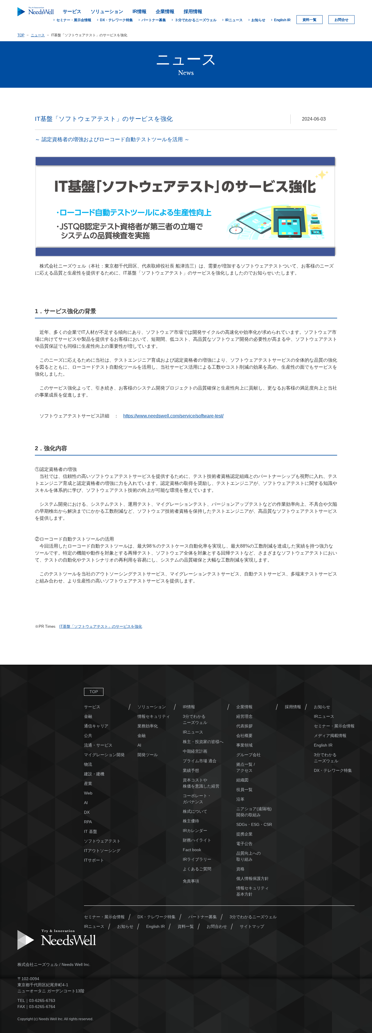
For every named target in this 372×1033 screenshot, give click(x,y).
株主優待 (191, 821)
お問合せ (341, 20)
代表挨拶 (244, 726)
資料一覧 (309, 20)
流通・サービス (98, 745)
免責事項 (191, 881)
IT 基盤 (90, 831)
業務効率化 (147, 726)
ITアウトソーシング (102, 850)
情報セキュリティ (153, 716)
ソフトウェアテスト (102, 841)
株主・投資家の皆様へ (203, 741)
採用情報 (293, 706)
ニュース (38, 35)
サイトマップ (252, 926)
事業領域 (244, 745)
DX (87, 812)
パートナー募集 (154, 20)
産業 (88, 783)
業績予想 (191, 770)
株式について (195, 811)
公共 (88, 735)
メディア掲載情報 (330, 735)
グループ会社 (248, 754)
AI (86, 802)
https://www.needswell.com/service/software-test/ (173, 415)
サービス (92, 706)
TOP (20, 35)
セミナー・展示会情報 (73, 20)
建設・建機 (94, 774)
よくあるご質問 (197, 869)
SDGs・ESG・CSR (254, 824)
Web (88, 793)
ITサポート (94, 860)
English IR (282, 20)
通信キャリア (96, 726)
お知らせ (258, 20)
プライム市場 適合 (200, 760)
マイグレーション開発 (104, 754)
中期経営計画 (195, 751)
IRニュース (234, 20)
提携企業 (244, 834)
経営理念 (244, 716)
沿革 (240, 799)
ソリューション (151, 706)
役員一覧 (244, 789)
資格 (240, 869)
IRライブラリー (197, 859)
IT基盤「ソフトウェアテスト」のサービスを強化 (100, 626)
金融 (88, 716)
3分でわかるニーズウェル (253, 916)
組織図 (242, 780)
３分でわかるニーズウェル (196, 20)
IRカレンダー (195, 830)
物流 (88, 764)
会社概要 (244, 735)
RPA (88, 821)
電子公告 (244, 843)
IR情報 (189, 706)
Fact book (192, 849)
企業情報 (244, 706)
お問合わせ (217, 926)
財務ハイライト (197, 840)
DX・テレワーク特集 (116, 20)
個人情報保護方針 (252, 878)
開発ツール (147, 754)
